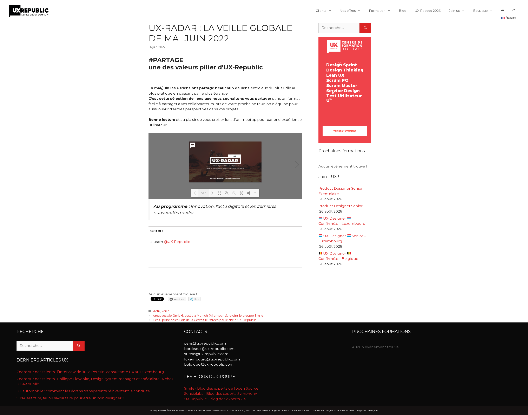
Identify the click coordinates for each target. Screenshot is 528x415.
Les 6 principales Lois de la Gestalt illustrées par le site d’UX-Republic (204, 320)
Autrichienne (302, 410)
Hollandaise (339, 410)
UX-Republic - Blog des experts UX (215, 399)
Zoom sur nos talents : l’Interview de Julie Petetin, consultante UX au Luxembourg (90, 372)
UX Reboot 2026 (428, 11)
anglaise (276, 410)
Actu (156, 311)
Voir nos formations (344, 131)
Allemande (287, 410)
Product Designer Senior (340, 206)
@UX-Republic (177, 242)
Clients (321, 11)
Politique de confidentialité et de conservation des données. (180, 410)
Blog (402, 11)
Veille (165, 311)
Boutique (480, 11)
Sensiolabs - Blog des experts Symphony (220, 393)
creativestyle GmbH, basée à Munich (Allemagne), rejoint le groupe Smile (208, 315)
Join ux (454, 11)
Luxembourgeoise (356, 410)
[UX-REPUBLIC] (29, 10)
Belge (329, 410)
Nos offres (348, 11)
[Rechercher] (365, 28)
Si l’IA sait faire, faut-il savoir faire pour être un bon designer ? (70, 398)
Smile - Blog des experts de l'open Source (221, 388)
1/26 (203, 193)
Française (373, 410)
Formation (377, 11)
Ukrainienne (317, 410)
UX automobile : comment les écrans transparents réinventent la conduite (83, 391)
